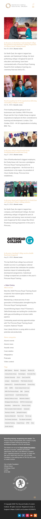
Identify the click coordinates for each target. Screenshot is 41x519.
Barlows (16, 370)
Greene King (31, 384)
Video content (9, 362)
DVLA (18, 377)
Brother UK (31, 370)
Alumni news (18, 48)
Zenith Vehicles (9, 426)
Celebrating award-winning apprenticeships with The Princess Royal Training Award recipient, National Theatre (19, 323)
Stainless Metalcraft (10, 416)
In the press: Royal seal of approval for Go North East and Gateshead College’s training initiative (20, 201)
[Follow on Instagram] (27, 515)
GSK (6, 388)
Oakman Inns (16, 405)
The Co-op (28, 416)
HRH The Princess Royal (11, 391)
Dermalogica (21, 374)
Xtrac (32, 423)
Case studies (8, 351)
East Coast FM (26, 377)
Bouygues (23, 370)
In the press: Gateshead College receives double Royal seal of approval (18, 254)
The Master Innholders (25, 419)
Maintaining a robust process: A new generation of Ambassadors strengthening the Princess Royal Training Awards (20, 302)
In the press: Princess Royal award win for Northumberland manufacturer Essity (17, 151)
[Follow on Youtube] (31, 515)
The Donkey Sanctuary (11, 419)
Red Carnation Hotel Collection (13, 409)
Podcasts (7, 358)
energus (7, 381)
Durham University (10, 377)
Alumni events (9, 341)
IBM (21, 391)
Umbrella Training (10, 423)
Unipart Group (20, 423)
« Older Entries (9, 285)
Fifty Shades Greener (26, 381)
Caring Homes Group (10, 374)
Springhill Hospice (22, 412)
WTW (27, 423)
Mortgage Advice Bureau (11, 402)
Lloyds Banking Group (22, 395)
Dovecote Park (31, 374)
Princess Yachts (26, 405)
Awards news (17, 105)
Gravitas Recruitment (20, 384)
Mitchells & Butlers (25, 398)
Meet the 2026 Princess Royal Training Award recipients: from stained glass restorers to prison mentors (20, 293)
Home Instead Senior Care (22, 388)
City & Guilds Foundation (27, 447)
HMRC (11, 388)
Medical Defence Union (11, 398)
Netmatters (8, 405)
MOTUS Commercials (26, 402)
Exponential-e (15, 381)
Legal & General (9, 395)
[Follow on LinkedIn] (19, 515)
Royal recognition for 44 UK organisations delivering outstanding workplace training (20, 102)
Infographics (8, 355)
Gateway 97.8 (8, 384)
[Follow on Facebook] (23, 515)
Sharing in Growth (10, 412)
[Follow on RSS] (35, 515)
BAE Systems (8, 370)
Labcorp (26, 391)
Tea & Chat (20, 416)
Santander (26, 409)
